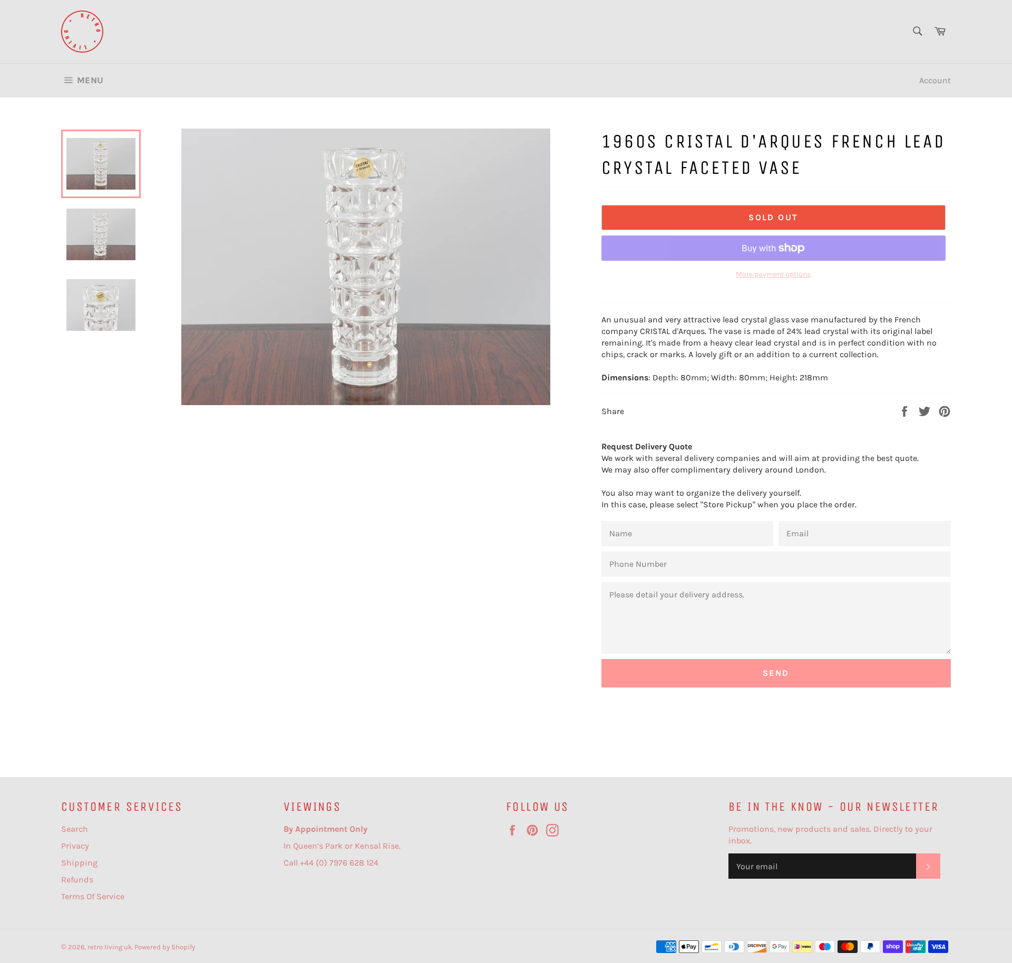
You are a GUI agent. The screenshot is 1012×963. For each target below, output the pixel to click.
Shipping (79, 863)
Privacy (75, 846)
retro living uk (109, 947)
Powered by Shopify (164, 947)
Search (74, 829)
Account (935, 80)
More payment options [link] (773, 274)
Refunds (77, 879)
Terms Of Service (92, 896)
